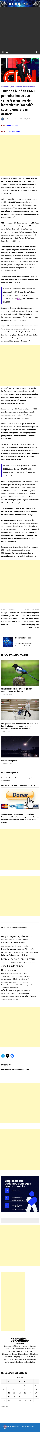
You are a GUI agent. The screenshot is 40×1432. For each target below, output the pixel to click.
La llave (25, 973)
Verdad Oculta (29, 996)
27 (14, 1400)
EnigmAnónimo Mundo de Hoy (14, 955)
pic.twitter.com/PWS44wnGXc (20, 469)
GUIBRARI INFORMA (26, 959)
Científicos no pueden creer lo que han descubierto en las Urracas (16, 690)
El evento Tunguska (9, 760)
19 (9, 1396)
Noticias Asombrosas (8, 985)
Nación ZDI (15, 982)
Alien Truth (29, 937)
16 (30, 1393)
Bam (11, 1429)
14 (20, 1393)
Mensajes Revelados (6, 979)
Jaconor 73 (14, 963)
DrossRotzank (20, 949)
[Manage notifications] (5, 1426)
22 (25, 1396)
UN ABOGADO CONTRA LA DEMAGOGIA (15, 993)
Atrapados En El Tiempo (18, 939)
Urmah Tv (17, 997)
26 (9, 1400)
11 (3, 1393)
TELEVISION (31, 87)
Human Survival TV (5, 962)
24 (36, 1396)
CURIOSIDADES (5, 87)
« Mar (3, 1406)
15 (25, 1393)
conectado (21, 778)
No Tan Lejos (23, 982)
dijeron (17, 532)
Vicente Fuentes (6, 1000)
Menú (6, 52)
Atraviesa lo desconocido (13, 942)
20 (14, 1396)
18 (3, 1396)
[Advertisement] (20, 28)
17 (36, 1393)
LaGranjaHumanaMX (15, 973)
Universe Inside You (7, 997)
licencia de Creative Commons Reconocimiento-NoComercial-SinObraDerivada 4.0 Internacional (20, 1349)
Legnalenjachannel (20, 976)
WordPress (4, 1429)
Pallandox (34, 985)
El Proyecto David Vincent (30, 952)
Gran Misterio (9, 959)
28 (20, 1400)
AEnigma (5, 936)
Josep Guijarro (4, 973)
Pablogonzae (27, 985)
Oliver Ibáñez (20, 985)
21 (20, 1396)
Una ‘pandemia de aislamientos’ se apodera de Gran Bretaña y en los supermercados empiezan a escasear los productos (20, 726)
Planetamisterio (14, 987)
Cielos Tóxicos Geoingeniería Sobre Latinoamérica (14, 946)
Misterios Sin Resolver (6, 982)
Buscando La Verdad (13, 119)
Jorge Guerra (31, 962)
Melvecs (28, 976)
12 (9, 1393)
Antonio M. (4, 940)
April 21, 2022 (8, 475)
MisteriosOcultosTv (21, 979)
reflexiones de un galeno (12, 990)
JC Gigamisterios (23, 962)
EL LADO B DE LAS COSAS (11, 952)
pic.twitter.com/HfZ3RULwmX (15, 295)
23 (30, 1396)
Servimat (27, 990)
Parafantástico (5, 987)
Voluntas (16, 999)
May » (8, 1406)
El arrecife (29, 949)
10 (36, 1389)
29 (25, 1400)
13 (14, 1393)
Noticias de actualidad (19, 87)
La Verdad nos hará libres (7, 976)
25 (3, 1400)
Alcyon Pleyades (17, 936)
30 (30, 1400)
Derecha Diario (13, 125)
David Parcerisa (8, 948)
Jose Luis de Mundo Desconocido (12, 968)
